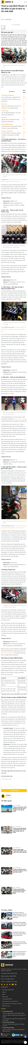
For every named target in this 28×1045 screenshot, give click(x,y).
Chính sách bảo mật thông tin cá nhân (12, 1003)
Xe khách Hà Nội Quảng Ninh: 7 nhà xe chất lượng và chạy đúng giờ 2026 (19, 924)
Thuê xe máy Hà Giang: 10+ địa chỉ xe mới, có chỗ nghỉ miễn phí (20, 943)
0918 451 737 (24, 106)
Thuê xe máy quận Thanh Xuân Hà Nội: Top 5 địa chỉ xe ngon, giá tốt (20, 851)
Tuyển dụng (5, 996)
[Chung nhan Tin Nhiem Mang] (6, 1035)
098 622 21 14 (24, 98)
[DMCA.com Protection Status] (23, 1035)
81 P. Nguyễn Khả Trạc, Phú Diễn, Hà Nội (14, 1013)
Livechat (25, 1036)
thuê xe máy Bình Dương (7, 653)
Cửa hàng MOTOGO (7, 999)
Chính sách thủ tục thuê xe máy (10, 1001)
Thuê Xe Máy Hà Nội (8, 1011)
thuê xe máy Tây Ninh (19, 419)
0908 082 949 (24, 134)
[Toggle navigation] (25, 2)
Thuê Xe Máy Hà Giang (8, 1022)
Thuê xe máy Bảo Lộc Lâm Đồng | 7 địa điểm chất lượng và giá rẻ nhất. (13, 329)
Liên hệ (4, 992)
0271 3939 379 (24, 112)
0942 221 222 (24, 126)
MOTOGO (7, 2)
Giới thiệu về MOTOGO (8, 989)
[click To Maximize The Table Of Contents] (3, 27)
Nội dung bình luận (6, 776)
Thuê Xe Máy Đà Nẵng (8, 1027)
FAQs (3, 994)
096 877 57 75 (24, 119)
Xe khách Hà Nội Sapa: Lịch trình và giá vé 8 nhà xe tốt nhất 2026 (19, 934)
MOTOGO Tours (6, 1006)
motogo (8, 795)
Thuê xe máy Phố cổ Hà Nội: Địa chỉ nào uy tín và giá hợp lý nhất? (20, 871)
